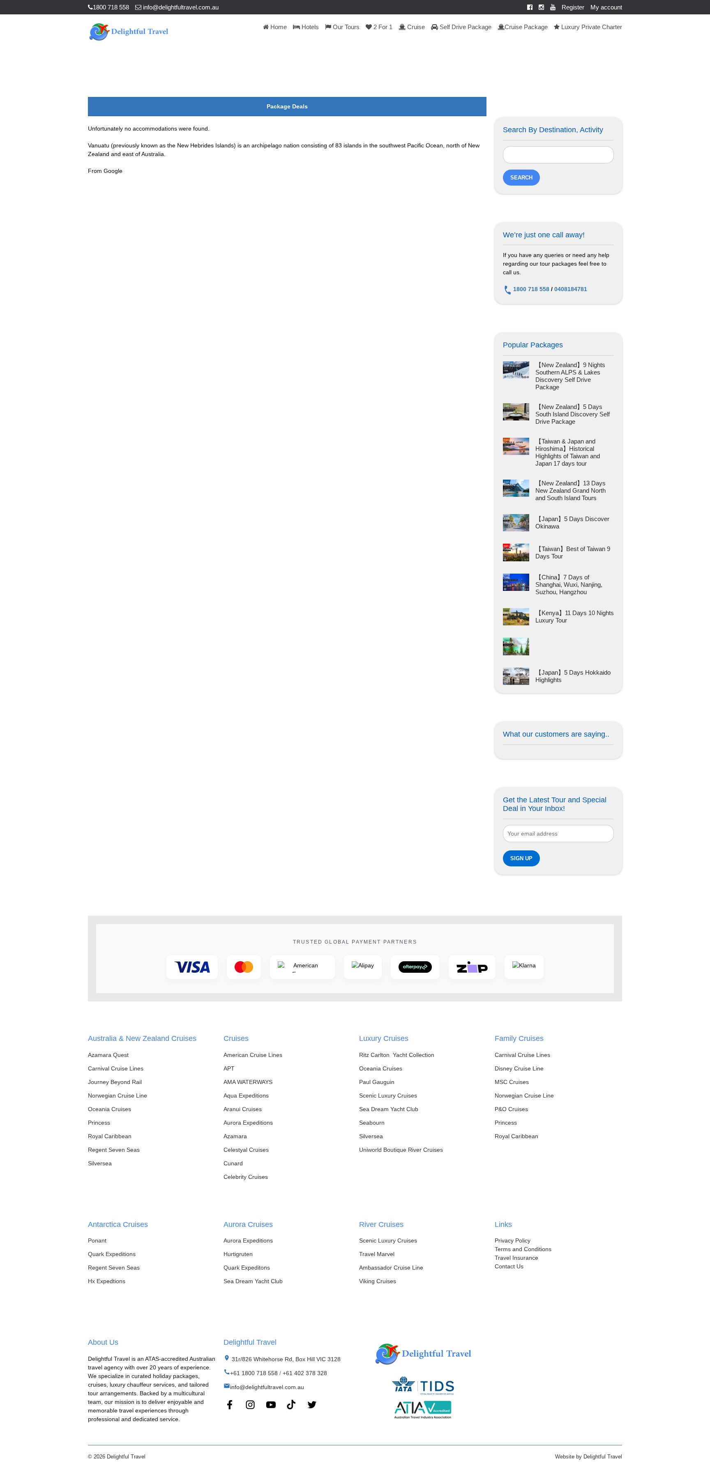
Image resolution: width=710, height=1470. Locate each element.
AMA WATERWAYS (248, 1082)
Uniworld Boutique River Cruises (401, 1149)
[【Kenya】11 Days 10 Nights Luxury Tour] (516, 617)
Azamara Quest (108, 1055)
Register (573, 7)
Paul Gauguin (376, 1082)
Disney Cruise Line (519, 1068)
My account (606, 7)
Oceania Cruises (109, 1109)
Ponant (97, 1240)
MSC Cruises (512, 1082)
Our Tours (345, 26)
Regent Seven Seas (114, 1149)
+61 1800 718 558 (254, 1373)
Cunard (233, 1163)
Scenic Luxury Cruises (388, 1095)
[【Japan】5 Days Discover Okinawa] (516, 523)
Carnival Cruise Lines (115, 1068)
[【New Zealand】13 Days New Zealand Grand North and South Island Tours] (516, 491)
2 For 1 (382, 26)
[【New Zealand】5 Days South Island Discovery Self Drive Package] (516, 414)
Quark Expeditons (247, 1267)
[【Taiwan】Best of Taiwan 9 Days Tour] (516, 552)
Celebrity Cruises (246, 1177)
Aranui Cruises (243, 1109)
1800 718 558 (111, 7)
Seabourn (372, 1122)
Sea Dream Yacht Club (388, 1109)
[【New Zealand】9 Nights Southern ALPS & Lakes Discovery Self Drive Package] (516, 376)
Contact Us (509, 1266)
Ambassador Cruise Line (391, 1267)
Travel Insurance (516, 1257)
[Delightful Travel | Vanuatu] (128, 31)
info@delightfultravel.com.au (180, 7)
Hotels (309, 26)
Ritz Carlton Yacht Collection (396, 1055)
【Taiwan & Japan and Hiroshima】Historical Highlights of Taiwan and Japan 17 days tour (567, 452)
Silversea (100, 1163)
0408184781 (570, 289)
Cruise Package (526, 26)
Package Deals (287, 106)
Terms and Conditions (523, 1249)
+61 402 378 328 (305, 1373)
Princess (99, 1122)
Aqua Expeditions (246, 1095)
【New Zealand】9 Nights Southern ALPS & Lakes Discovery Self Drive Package (570, 375)
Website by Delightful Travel (588, 1457)
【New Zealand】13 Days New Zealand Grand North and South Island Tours (570, 490)
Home (278, 26)
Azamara (235, 1136)
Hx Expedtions (106, 1281)
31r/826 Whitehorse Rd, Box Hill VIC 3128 (285, 1359)
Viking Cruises (377, 1281)
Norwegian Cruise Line (117, 1095)
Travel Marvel (376, 1254)
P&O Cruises (511, 1109)
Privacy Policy (512, 1240)
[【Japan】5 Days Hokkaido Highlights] (516, 676)
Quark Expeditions (112, 1254)
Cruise (415, 26)
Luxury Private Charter (591, 26)
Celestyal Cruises (246, 1149)
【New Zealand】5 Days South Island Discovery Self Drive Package (572, 414)
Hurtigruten (238, 1254)
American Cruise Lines (253, 1055)
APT (229, 1068)
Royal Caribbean (109, 1136)
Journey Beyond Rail (115, 1082)
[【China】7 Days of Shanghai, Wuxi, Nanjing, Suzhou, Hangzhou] (516, 585)
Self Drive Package (464, 26)
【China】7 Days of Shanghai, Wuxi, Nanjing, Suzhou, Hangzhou (568, 584)
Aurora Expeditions (248, 1122)
